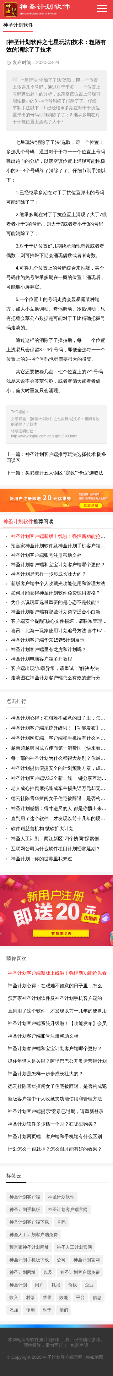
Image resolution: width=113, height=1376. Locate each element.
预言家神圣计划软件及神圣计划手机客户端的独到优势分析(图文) (59, 545)
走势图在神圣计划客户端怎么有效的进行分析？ (59, 677)
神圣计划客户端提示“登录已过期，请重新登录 (56, 1111)
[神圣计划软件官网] (39, 9)
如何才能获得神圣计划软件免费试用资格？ (55, 592)
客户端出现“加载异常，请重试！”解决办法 (55, 668)
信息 (97, 1297)
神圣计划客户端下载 (29, 1222)
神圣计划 (18, 1284)
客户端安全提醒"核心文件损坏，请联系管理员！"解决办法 (59, 621)
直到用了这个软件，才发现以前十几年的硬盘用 (57, 1010)
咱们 (63, 1310)
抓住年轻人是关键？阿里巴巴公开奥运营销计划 (57, 1061)
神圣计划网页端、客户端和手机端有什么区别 (55, 1136)
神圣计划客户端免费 (80, 1272)
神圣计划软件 (18, 521)
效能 (63, 1297)
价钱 (72, 1284)
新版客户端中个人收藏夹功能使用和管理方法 (58, 583)
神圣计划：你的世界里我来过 (41, 858)
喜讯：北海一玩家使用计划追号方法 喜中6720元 (59, 630)
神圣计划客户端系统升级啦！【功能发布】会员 (57, 1023)
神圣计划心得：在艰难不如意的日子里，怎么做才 (59, 985)
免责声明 (79, 1345)
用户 (39, 1284)
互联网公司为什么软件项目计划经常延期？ (55, 848)
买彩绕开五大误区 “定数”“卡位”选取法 (64, 472)
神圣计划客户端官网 (68, 1209)
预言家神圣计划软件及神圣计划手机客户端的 (55, 998)
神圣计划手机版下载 (29, 1259)
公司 (61, 1259)
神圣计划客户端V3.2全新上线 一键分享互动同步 (61, 778)
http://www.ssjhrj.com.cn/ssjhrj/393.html (44, 436)
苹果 (47, 1297)
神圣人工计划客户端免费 (33, 1234)
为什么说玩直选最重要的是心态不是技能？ (55, 602)
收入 (13, 1297)
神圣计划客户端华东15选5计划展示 (47, 640)
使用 (30, 1310)
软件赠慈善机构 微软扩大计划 (42, 828)
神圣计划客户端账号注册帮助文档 (46, 555)
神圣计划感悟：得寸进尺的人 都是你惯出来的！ (61, 808)
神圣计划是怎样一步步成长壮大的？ (48, 574)
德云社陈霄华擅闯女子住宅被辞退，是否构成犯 (57, 1086)
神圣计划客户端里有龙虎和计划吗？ (48, 649)
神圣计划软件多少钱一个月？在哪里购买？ (52, 1124)
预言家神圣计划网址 (29, 1247)
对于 (47, 1310)
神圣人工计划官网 (74, 1247)
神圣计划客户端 (24, 1196)
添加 (13, 1310)
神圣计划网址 (22, 1272)
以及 (48, 1272)
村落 (30, 1297)
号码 (61, 1222)
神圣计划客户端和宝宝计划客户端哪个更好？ (58, 564)
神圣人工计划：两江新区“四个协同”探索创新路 (59, 838)
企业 (89, 1284)
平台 (80, 1297)
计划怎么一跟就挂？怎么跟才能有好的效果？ (55, 1149)
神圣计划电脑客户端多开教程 (41, 658)
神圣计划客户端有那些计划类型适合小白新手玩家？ (59, 611)
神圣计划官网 (86, 1259)
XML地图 (94, 1357)
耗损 (55, 1284)
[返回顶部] (100, 1231)
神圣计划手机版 (24, 1209)
